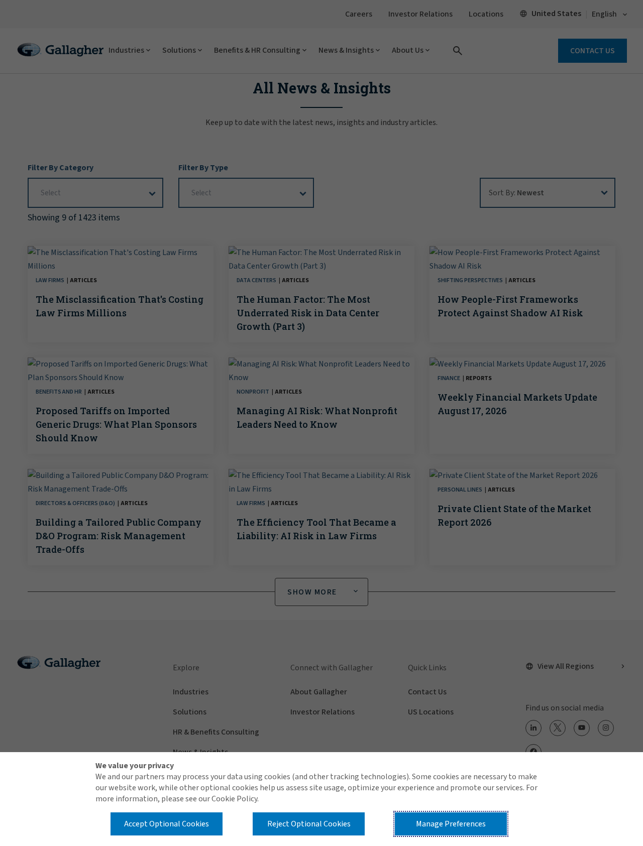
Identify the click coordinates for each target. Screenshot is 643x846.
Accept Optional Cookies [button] (166, 823)
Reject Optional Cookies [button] (309, 823)
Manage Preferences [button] (451, 823)
